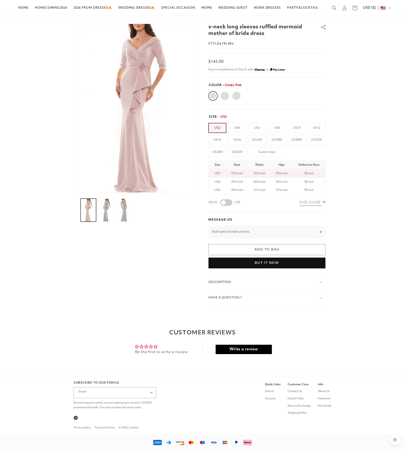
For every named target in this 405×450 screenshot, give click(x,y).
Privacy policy (82, 427)
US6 (257, 127)
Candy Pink (213, 96)
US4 (237, 127)
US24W (217, 152)
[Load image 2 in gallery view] (106, 210)
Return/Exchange (299, 406)
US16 (237, 139)
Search (269, 391)
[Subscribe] (151, 392)
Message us (220, 219)
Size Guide (324, 406)
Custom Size (266, 152)
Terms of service (104, 427)
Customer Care (298, 384)
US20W (296, 139)
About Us (324, 391)
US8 (277, 127)
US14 (217, 139)
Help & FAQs (296, 398)
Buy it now (267, 263)
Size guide (311, 202)
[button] (93, 8)
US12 (316, 127)
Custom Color (236, 96)
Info (320, 384)
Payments (324, 398)
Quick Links (273, 384)
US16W (257, 139)
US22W (316, 139)
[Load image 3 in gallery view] (123, 210)
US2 (217, 127)
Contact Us (295, 391)
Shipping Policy (297, 413)
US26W (237, 152)
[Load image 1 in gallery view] (88, 210)
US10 (296, 127)
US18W (277, 139)
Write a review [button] (243, 349)
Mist (224, 96)
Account (270, 398)
